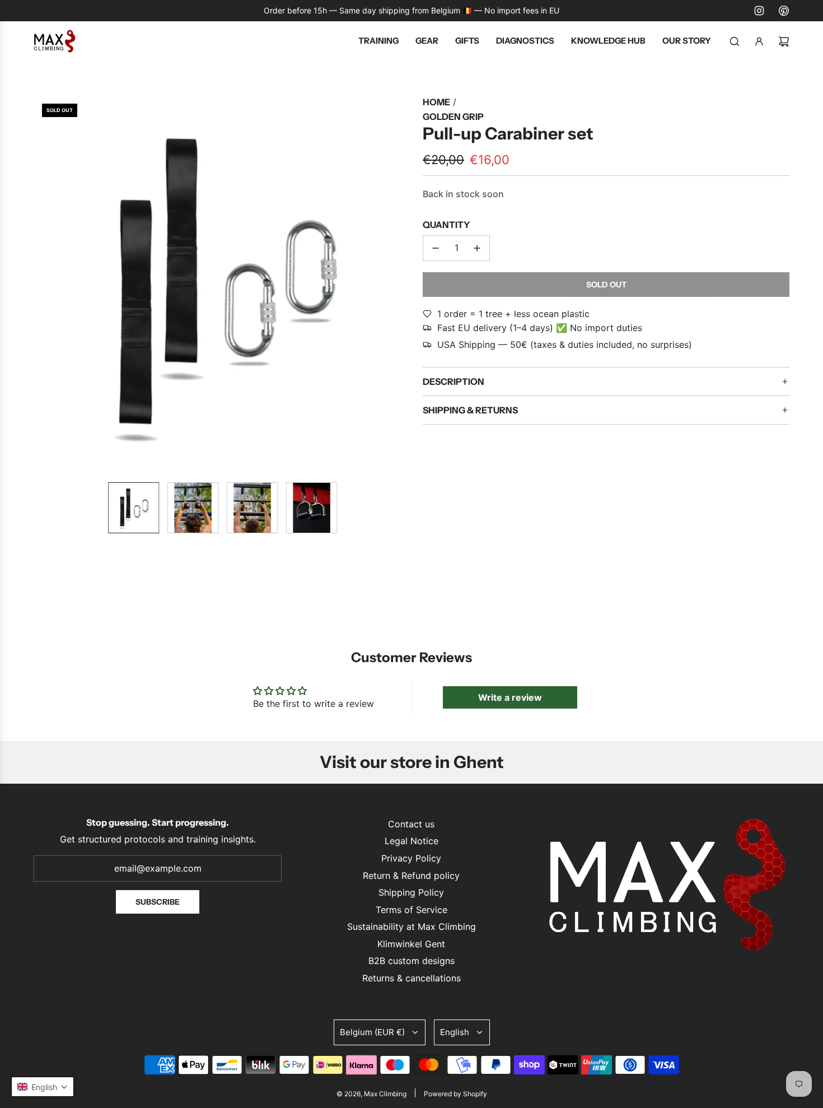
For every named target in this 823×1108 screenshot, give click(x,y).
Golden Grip (453, 116)
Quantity (446, 224)
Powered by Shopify (455, 1094)
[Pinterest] (783, 10)
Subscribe (157, 902)
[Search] (734, 41)
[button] (43, 285)
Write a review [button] (510, 697)
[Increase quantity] (477, 248)
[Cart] (783, 41)
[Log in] (759, 41)
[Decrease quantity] (435, 248)
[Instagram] (759, 10)
